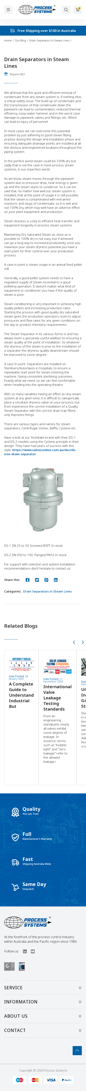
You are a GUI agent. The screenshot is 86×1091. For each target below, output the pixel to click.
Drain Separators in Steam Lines (47, 591)
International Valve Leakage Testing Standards (57, 698)
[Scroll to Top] (77, 1050)
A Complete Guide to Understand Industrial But (21, 695)
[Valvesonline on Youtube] (31, 951)
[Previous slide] (74, 642)
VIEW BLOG (21, 682)
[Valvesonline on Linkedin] (23, 951)
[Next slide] (82, 642)
